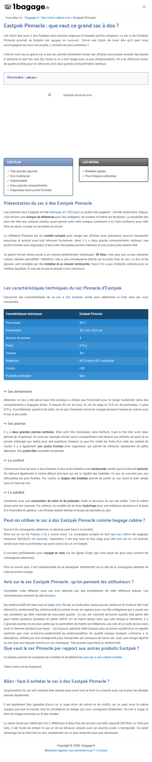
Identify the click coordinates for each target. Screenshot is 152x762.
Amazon (49, 595)
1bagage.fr (31, 17)
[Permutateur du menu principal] (144, 7)
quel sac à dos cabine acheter (102, 657)
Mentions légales (56, 750)
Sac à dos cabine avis (56, 17)
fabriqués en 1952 (61, 212)
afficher (31, 77)
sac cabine (124, 534)
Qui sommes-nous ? (82, 750)
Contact (102, 750)
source (42, 539)
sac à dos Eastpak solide (74, 297)
